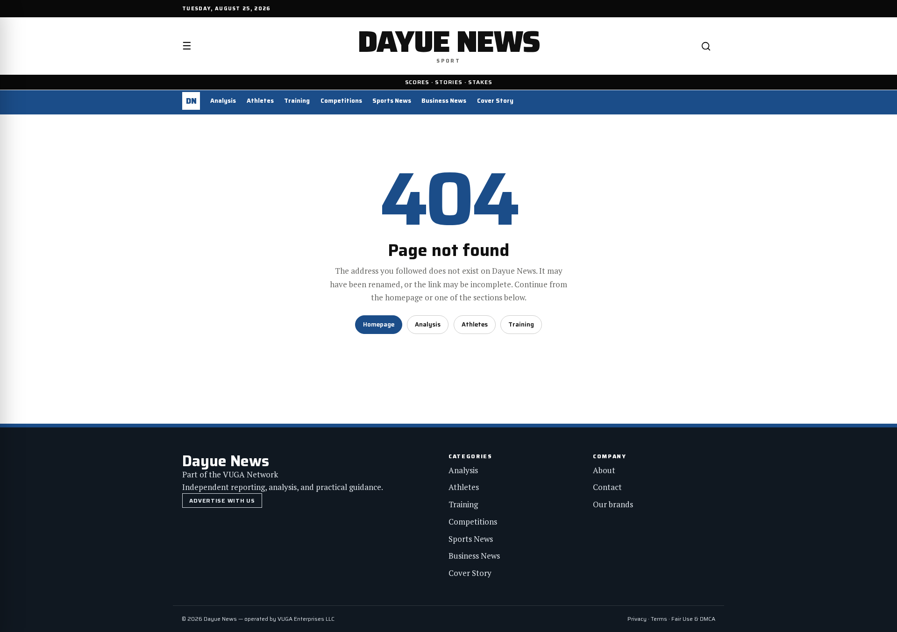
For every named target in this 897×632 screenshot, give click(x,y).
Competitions (341, 101)
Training (297, 101)
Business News (443, 101)
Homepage (378, 324)
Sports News (391, 101)
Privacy (637, 618)
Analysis (223, 101)
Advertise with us (222, 500)
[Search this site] (706, 46)
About (604, 470)
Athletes (260, 101)
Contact (607, 487)
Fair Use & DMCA (693, 618)
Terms (659, 618)
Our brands (613, 504)
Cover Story (495, 101)
